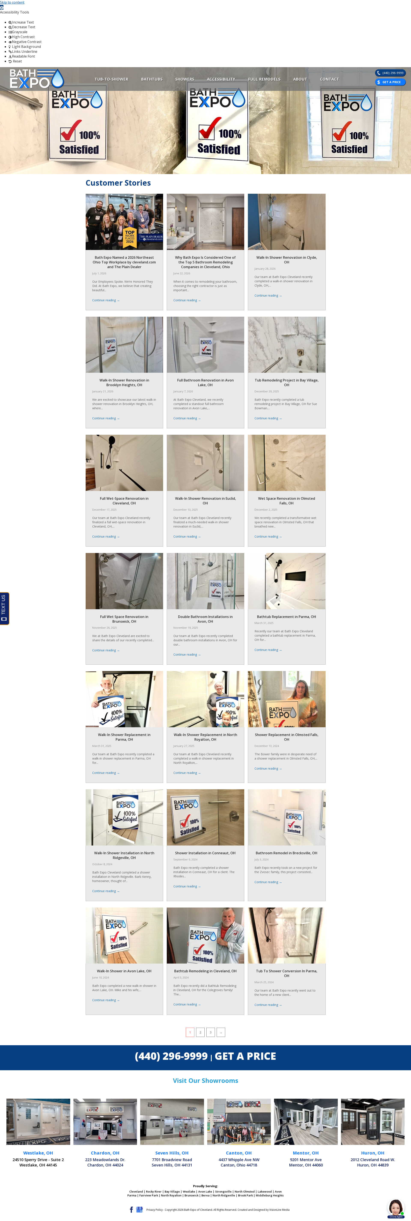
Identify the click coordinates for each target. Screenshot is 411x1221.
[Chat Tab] (205, 610)
